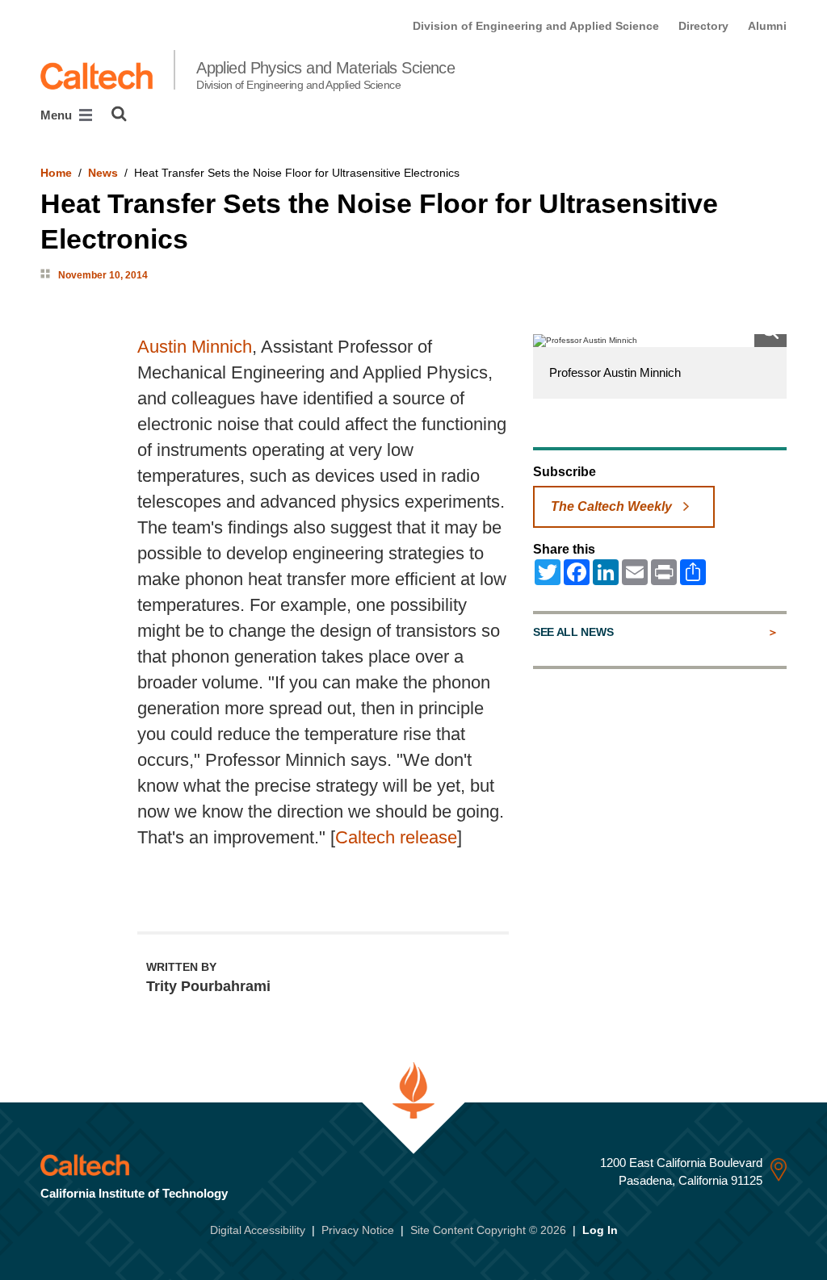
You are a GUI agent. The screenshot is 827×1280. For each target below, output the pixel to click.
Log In (600, 1230)
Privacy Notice (357, 1230)
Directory (703, 25)
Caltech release (396, 837)
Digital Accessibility (257, 1230)
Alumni (767, 25)
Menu (57, 115)
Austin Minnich (194, 347)
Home (56, 172)
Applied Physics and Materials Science (325, 75)
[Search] (119, 114)
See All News (573, 631)
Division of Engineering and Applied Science (536, 25)
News (103, 172)
